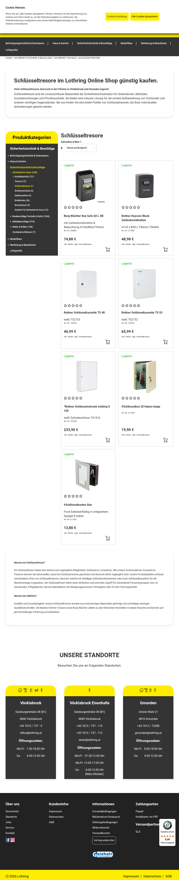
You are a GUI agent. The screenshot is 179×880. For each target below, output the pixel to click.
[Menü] (173, 821)
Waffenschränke (24, 191)
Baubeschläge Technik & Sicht (31, 216)
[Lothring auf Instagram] (12, 841)
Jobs (8, 822)
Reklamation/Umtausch (106, 816)
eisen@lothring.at (89, 740)
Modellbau (16, 239)
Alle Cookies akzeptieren (145, 16)
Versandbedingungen (104, 811)
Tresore (20, 181)
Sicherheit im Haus (65, 58)
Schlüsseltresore (24, 186)
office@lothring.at (31, 733)
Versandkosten (101, 833)
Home (9, 58)
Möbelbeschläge (23, 221)
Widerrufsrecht (100, 827)
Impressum (55, 811)
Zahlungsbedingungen (105, 822)
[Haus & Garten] (20, 691)
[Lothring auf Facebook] (8, 841)
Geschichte (12, 811)
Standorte (11, 816)
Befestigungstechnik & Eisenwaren (29, 155)
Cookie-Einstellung (117, 16)
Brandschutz (22, 205)
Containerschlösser (23, 232)
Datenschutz (56, 816)
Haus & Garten (18, 161)
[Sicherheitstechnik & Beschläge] (31, 691)
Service (10, 827)
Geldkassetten (23, 195)
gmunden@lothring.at (148, 733)
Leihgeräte (16, 250)
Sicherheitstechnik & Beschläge (33, 58)
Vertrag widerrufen (104, 840)
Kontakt (10, 833)
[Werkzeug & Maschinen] (25, 691)
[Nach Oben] (176, 877)
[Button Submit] (108, 249)
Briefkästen (22, 200)
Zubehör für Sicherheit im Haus (31, 210)
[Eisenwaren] (89, 691)
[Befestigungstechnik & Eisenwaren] (42, 691)
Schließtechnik (24, 176)
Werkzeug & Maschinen (23, 245)
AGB (51, 822)
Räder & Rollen (22, 226)
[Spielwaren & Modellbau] (36, 691)
